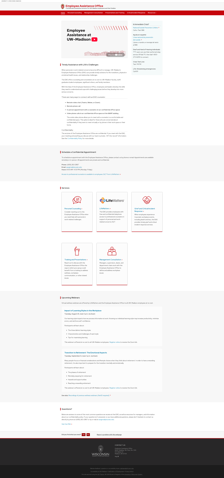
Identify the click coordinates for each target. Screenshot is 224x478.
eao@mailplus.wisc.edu (74, 167)
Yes (83, 435)
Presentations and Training (114, 13)
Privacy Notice (129, 471)
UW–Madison (11, 1)
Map (116, 456)
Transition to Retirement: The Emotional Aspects (85, 353)
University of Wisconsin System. (133, 474)
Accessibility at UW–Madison (99, 471)
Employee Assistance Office (84, 6)
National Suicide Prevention (145, 28)
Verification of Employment (116, 471)
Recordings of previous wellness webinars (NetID (89, 395)
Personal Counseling (75, 13)
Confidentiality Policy (74, 138)
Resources (151, 13)
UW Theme (100, 474)
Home (63, 13)
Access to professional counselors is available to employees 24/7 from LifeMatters (90, 174)
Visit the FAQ (66, 424)
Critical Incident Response (136, 13)
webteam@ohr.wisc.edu (127, 468)
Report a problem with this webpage (109, 435)
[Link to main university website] (100, 457)
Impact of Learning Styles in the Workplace (82, 310)
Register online (114, 342)
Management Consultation (93, 13)
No (88, 435)
